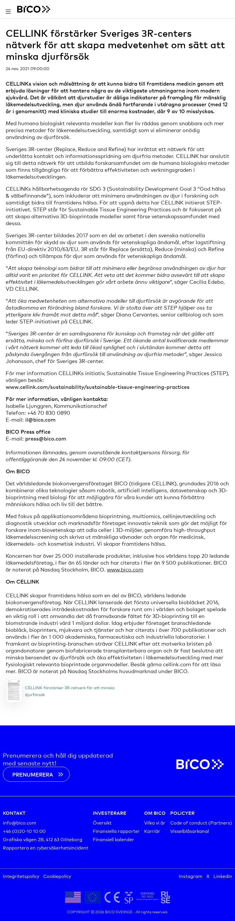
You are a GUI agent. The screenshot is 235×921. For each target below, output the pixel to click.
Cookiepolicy (57, 875)
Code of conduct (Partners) (201, 822)
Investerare (109, 813)
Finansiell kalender (113, 839)
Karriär (152, 830)
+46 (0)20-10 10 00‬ (24, 830)
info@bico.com (19, 822)
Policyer (182, 813)
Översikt (102, 822)
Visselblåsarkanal (189, 830)
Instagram (190, 875)
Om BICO (155, 813)
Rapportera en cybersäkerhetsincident (45, 847)
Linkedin (223, 875)
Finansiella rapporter (116, 830)
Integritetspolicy (21, 875)
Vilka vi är (154, 822)
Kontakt (14, 813)
